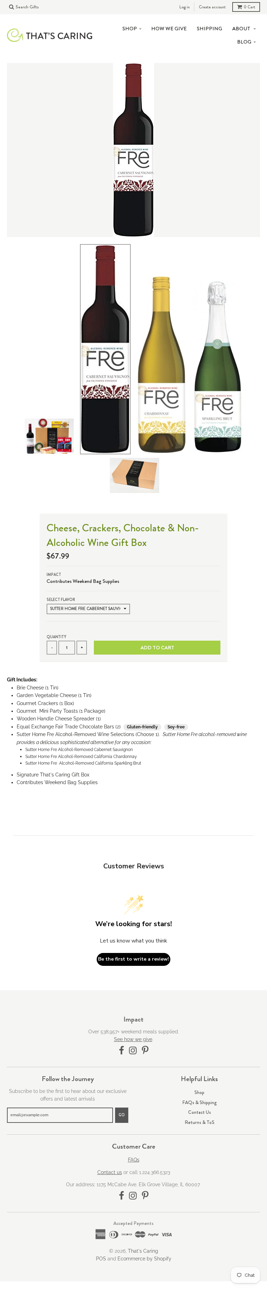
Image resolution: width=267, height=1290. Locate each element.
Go (122, 1115)
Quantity (56, 637)
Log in (184, 7)
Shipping (209, 28)
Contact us (109, 1172)
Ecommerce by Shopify (144, 1258)
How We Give (169, 28)
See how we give (133, 1039)
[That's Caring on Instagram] (133, 1050)
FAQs (133, 1160)
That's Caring (143, 1251)
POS (101, 1258)
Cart (249, 7)
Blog (244, 42)
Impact (54, 574)
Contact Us (199, 1112)
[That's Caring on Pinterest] (145, 1050)
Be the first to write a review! (133, 959)
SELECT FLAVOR (61, 599)
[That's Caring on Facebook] (121, 1050)
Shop (199, 1092)
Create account (212, 7)
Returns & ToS (200, 1122)
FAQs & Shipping (199, 1102)
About (241, 28)
